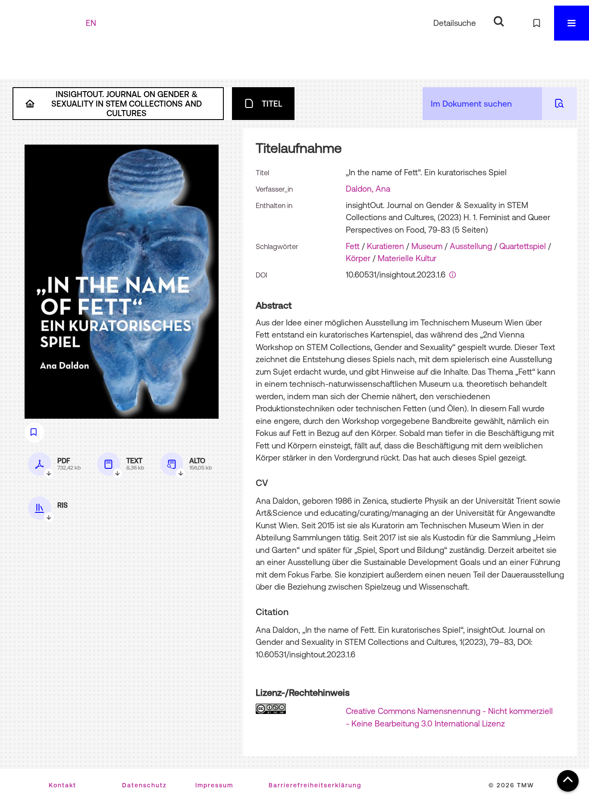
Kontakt (62, 785)
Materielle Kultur (407, 258)
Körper (358, 258)
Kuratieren (385, 246)
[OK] (498, 21)
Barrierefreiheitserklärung (315, 785)
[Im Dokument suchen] (559, 103)
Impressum (214, 785)
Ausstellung (471, 246)
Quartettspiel (522, 246)
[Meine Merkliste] (536, 23)
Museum (426, 246)
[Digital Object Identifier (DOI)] (453, 274)
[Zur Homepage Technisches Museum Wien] (47, 23)
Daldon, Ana (368, 188)
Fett (353, 246)
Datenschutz (144, 785)
